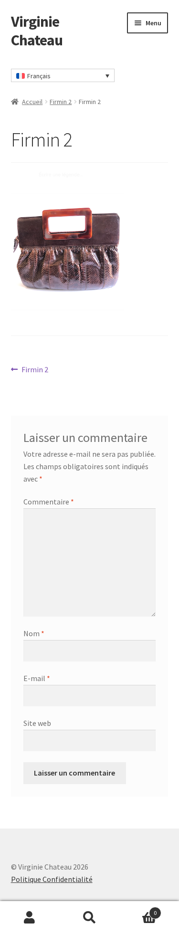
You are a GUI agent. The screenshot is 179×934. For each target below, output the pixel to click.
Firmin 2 (61, 101)
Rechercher (89, 918)
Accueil (32, 101)
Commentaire (48, 501)
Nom (33, 633)
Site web (37, 723)
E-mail (36, 678)
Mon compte (30, 918)
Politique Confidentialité (52, 879)
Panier (138, 909)
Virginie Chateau (37, 31)
